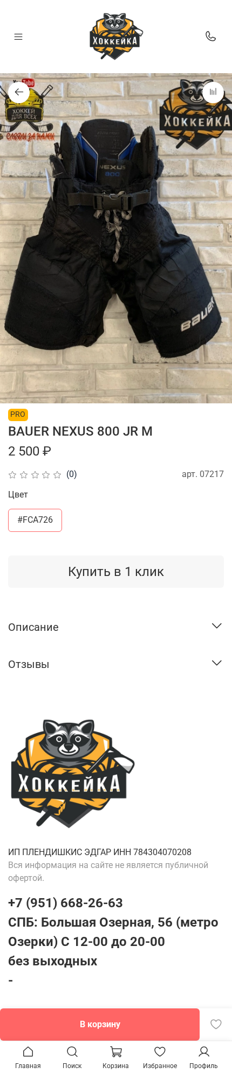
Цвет (18, 494)
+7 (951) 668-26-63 (65, 903)
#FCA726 (35, 520)
